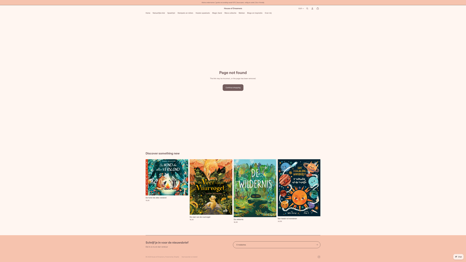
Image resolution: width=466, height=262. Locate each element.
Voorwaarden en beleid (189, 257)
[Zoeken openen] (307, 8)
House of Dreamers (158, 257)
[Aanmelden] (317, 244)
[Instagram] (318, 256)
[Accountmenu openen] (312, 8)
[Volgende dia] (184, 177)
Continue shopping (233, 87)
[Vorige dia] (149, 177)
